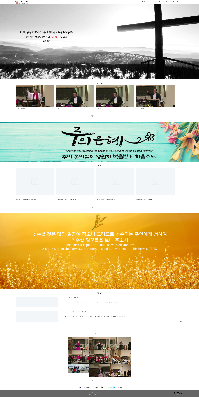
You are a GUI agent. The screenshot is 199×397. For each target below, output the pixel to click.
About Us (144, 1)
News (160, 1)
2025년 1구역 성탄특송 (99, 352)
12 (100, 207)
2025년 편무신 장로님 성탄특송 (99, 338)
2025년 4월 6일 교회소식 (141, 196)
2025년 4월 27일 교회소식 (61, 196)
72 (106, 116)
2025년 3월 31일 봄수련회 (78, 365)
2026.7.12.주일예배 (140, 108)
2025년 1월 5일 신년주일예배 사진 (120, 365)
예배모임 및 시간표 (174, 1)
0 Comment (81, 299)
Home (182, 1)
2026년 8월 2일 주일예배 (20, 108)
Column (155, 1)
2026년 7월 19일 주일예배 (101, 108)
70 (100, 116)
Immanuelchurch (74, 299)
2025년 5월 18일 (19, 196)
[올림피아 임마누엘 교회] (22, 3)
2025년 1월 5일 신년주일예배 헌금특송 (99, 365)
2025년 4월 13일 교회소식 (101, 196)
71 (103, 116)
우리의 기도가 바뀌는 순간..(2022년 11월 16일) (75, 312)
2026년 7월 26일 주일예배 (61, 108)
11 (100, 380)
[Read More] (35, 194)
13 (103, 207)
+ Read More (181, 307)
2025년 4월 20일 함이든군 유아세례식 (120, 352)
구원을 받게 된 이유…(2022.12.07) (72, 297)
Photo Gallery (166, 1)
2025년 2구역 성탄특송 (79, 352)
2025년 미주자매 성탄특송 (78, 338)
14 (106, 207)
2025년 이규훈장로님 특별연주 (120, 338)
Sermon (150, 1)
